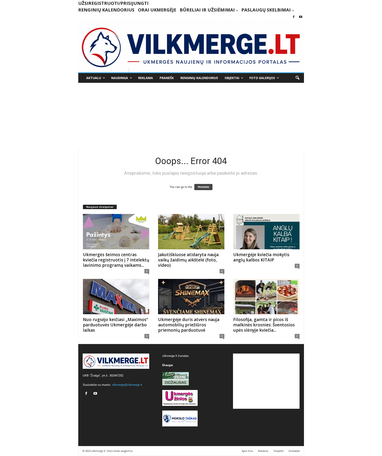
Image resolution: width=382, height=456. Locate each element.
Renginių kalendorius (106, 10)
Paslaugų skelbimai (266, 10)
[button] (297, 78)
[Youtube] (300, 17)
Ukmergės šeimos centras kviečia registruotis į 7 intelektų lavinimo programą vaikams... (116, 260)
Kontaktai (294, 450)
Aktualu (93, 78)
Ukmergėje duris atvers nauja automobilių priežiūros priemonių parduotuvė (188, 325)
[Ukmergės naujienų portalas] (191, 46)
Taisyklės (278, 450)
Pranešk (167, 78)
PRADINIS (203, 187)
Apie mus (247, 450)
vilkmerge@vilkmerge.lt (127, 384)
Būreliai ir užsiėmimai (207, 10)
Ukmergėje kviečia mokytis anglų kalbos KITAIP (261, 257)
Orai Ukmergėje (157, 10)
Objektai (232, 78)
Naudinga (119, 78)
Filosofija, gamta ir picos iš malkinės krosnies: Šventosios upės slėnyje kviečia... (264, 325)
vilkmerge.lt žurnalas (175, 356)
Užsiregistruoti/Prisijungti (113, 3)
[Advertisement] (191, 116)
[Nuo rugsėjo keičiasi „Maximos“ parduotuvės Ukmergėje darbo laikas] (116, 296)
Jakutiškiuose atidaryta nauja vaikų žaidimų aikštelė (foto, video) (188, 260)
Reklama (145, 78)
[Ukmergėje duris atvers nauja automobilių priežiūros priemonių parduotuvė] (191, 296)
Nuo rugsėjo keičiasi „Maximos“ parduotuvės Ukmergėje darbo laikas (115, 325)
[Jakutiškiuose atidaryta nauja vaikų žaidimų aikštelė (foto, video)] (191, 231)
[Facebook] (293, 17)
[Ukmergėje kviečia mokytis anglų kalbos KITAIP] (266, 231)
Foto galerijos (262, 78)
